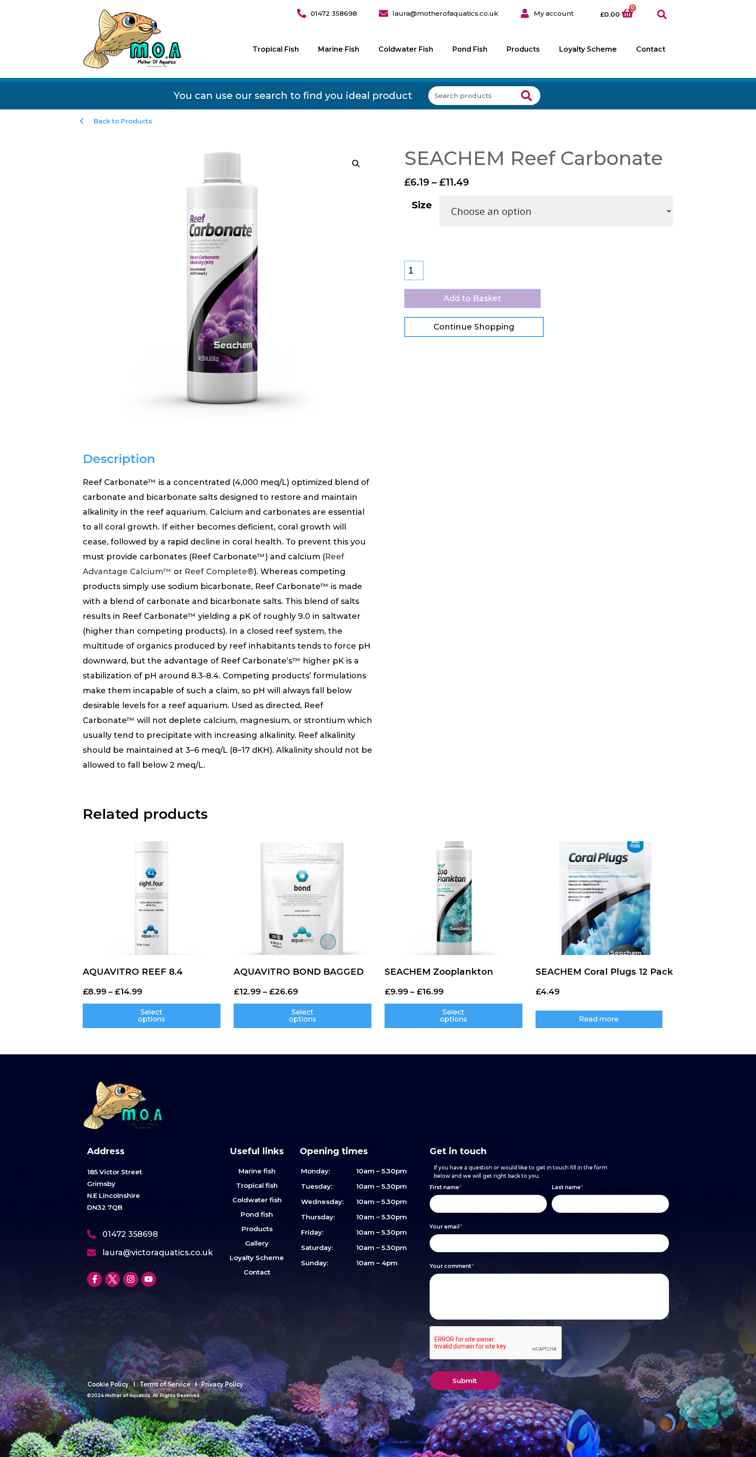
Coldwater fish (257, 1200)
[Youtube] (148, 1279)
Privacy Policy (222, 1384)
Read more (599, 1019)
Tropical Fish (275, 49)
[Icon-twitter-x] (112, 1279)
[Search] (526, 95)
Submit (464, 1380)
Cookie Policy (108, 1384)
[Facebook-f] (94, 1279)
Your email (446, 1226)
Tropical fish (257, 1185)
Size (422, 205)
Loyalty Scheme (588, 49)
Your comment (452, 1266)
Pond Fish (469, 49)
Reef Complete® (219, 571)
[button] (662, 14)
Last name (567, 1187)
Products (523, 49)
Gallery (257, 1243)
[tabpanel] (228, 623)
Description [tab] (119, 458)
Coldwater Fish (405, 49)
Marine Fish (338, 49)
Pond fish (257, 1214)
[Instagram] (130, 1279)
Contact (650, 49)
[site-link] (132, 39)
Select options (151, 1015)
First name (446, 1187)
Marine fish (257, 1171)
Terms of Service (165, 1384)
